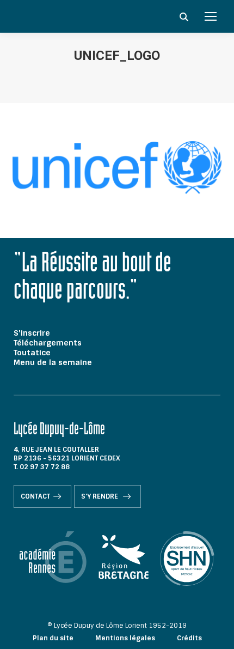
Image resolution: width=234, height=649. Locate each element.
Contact (35, 496)
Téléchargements (48, 343)
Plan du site (53, 638)
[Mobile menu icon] (210, 16)
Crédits (189, 638)
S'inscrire (32, 333)
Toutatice (32, 352)
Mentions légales (125, 638)
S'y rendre (100, 496)
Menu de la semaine (53, 362)
